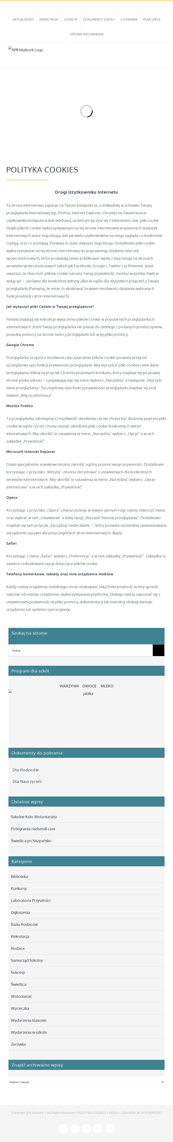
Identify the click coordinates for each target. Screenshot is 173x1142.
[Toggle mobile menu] (163, 62)
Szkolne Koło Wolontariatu (34, 816)
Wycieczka (20, 1008)
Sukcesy (18, 972)
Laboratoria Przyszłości (30, 900)
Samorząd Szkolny (27, 960)
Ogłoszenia (20, 912)
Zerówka (18, 1044)
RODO (113, 1113)
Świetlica (18, 984)
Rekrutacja (20, 936)
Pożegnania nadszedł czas (33, 828)
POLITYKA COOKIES (92, 1113)
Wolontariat (21, 996)
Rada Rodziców (24, 924)
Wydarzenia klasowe (28, 1020)
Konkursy (19, 888)
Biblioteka (19, 876)
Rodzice (18, 948)
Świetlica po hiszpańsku (31, 840)
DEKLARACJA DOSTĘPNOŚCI (141, 1113)
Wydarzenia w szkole (29, 1032)
